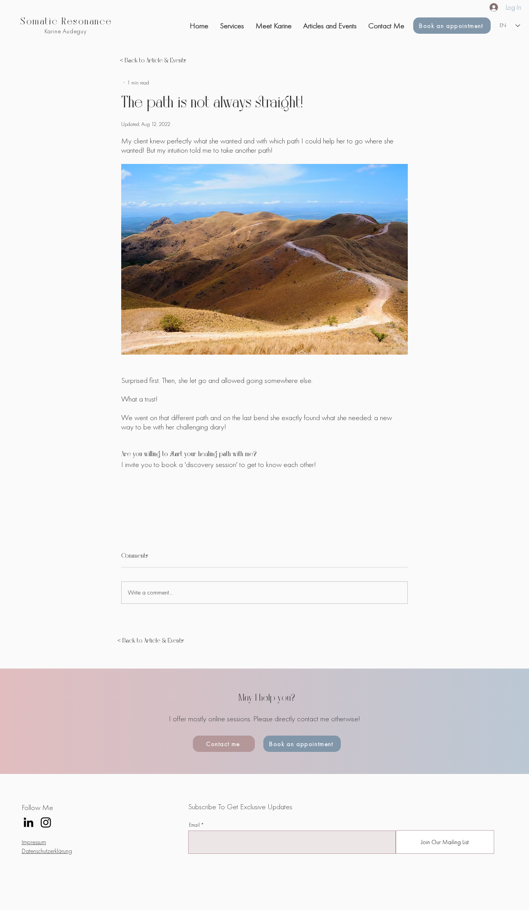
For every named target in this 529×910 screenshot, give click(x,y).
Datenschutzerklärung (47, 851)
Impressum (34, 842)
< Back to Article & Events (153, 61)
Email (194, 824)
